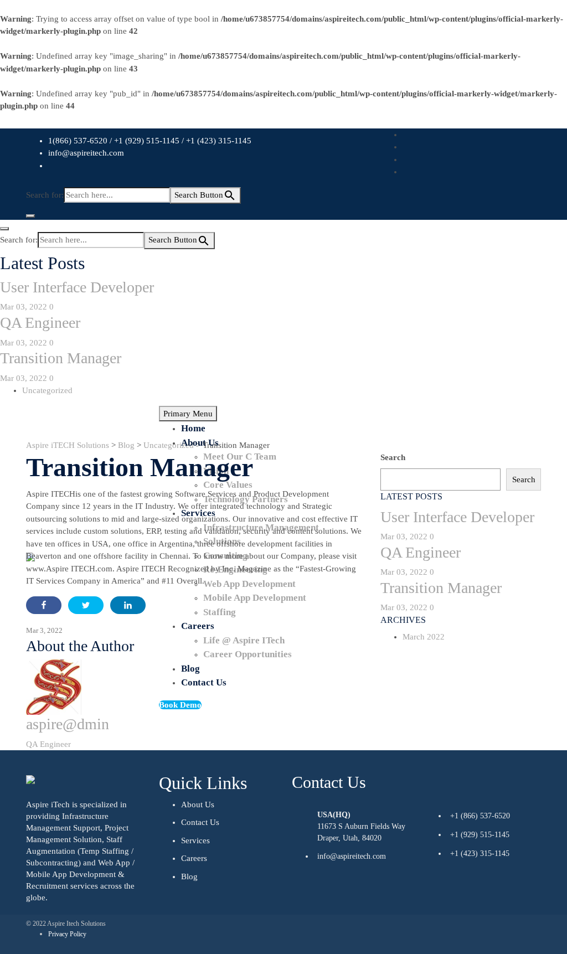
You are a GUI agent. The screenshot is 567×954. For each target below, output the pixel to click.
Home (193, 428)
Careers (194, 858)
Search (392, 457)
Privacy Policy (67, 934)
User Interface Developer (77, 287)
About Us (200, 442)
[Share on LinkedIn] (128, 605)
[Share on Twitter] (86, 605)
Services (195, 840)
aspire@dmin (67, 724)
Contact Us (200, 822)
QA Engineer (40, 322)
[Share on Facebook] (43, 605)
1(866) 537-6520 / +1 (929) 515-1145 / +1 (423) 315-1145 (149, 140)
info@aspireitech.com (86, 152)
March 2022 (424, 636)
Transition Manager (60, 358)
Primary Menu (188, 413)
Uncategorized (47, 390)
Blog (189, 876)
